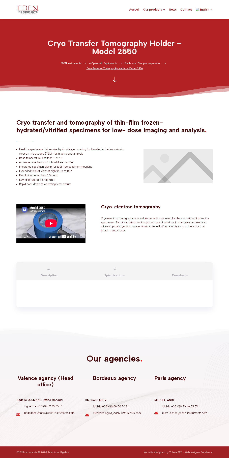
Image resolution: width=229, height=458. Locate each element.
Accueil (134, 9)
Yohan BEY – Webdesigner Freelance (191, 452)
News (173, 9)
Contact (186, 9)
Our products (152, 9)
